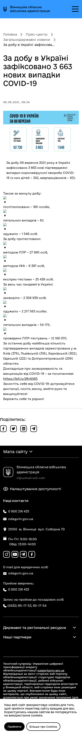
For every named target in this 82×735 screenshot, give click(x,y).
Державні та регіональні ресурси (34, 628)
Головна (10, 34)
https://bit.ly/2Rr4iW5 (20, 378)
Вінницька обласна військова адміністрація (30, 9)
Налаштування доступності (35, 489)
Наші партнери (17, 637)
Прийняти (14, 726)
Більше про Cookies (43, 726)
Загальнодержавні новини (26, 39)
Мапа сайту (15, 451)
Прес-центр (37, 34)
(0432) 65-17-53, (19, 605)
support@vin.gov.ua (50, 670)
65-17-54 (39, 605)
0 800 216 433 (18, 589)
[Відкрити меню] (75, 9)
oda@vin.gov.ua (20, 573)
